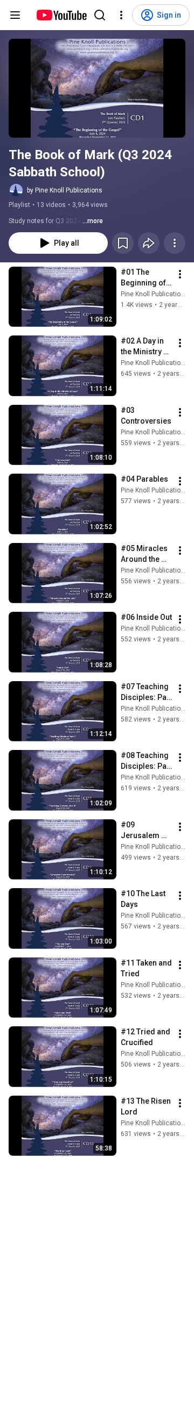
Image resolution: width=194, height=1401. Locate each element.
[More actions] (174, 243)
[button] (97, 88)
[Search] (99, 15)
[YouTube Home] (61, 15)
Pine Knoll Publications (154, 294)
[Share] (149, 243)
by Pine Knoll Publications (64, 190)
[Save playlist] (123, 243)
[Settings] (121, 15)
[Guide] (15, 15)
